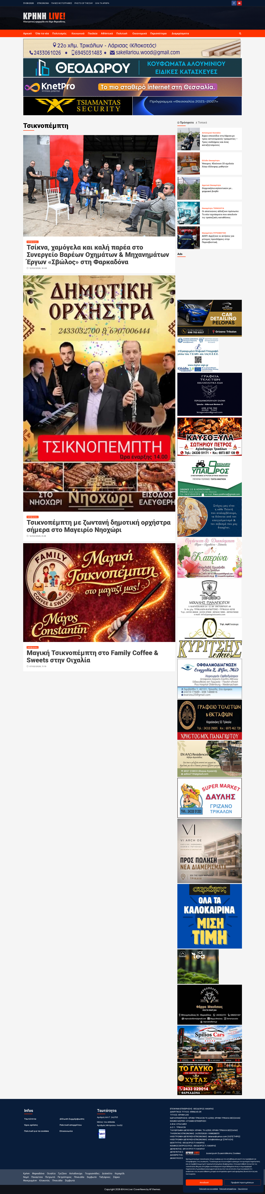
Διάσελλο (107, 1173)
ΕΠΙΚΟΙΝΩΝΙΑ (43, 3)
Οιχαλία (51, 1173)
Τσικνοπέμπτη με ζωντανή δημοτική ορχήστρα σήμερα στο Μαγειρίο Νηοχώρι (99, 526)
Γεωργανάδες (92, 1173)
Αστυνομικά (207, 133)
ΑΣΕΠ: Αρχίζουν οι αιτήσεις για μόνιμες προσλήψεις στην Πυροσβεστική (218, 239)
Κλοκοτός (44, 1180)
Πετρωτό (50, 1177)
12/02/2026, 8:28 (37, 536)
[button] (240, 33)
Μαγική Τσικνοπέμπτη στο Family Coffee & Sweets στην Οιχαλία (92, 656)
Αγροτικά (205, 185)
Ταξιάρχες (104, 1177)
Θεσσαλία (216, 133)
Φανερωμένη (30, 1180)
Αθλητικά (107, 33)
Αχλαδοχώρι (76, 1173)
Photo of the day (84, 3)
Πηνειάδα (79, 1177)
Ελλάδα (205, 160)
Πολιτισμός (59, 33)
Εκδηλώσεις (32, 242)
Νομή (26, 1177)
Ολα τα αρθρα (102, 3)
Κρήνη (26, 1173)
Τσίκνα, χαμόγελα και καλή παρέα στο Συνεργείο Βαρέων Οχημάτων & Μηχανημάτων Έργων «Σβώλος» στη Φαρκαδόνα (98, 254)
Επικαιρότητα (214, 160)
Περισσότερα (158, 33)
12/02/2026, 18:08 (38, 268)
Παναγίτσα (37, 1177)
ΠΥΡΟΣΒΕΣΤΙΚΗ (219, 233)
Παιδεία (92, 33)
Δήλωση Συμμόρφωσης (72, 1118)
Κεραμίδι (120, 1173)
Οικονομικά (139, 33)
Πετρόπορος (64, 1177)
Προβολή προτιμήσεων (242, 1182)
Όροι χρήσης (31, 1124)
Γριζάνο (62, 1173)
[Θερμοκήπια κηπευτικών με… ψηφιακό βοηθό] (188, 188)
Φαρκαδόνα (38, 1173)
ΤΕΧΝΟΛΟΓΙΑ (218, 208)
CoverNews (140, 1189)
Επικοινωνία (66, 1131)
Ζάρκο (116, 1177)
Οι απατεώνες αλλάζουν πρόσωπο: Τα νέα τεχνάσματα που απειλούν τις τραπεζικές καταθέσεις (220, 214)
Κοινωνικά (78, 33)
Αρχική (27, 33)
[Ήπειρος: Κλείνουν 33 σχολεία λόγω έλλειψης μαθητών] (188, 163)
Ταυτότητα (242, 1189)
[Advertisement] (209, 278)
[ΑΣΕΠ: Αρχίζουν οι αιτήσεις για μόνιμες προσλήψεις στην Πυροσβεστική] (188, 237)
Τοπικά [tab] (202, 122)
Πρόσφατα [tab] (186, 122)
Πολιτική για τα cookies (208, 1189)
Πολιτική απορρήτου (227, 1189)
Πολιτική (121, 33)
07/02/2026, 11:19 (37, 666)
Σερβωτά (91, 1177)
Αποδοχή (204, 1182)
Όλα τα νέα (42, 33)
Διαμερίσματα (180, 33)
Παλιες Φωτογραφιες (61, 3)
